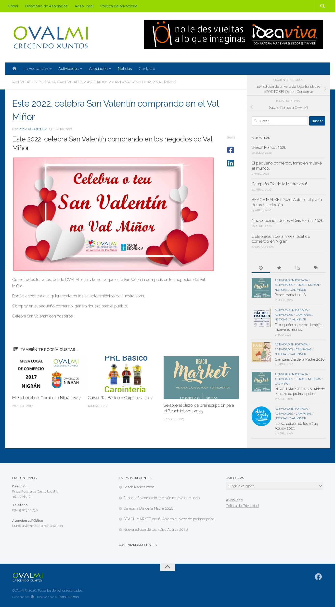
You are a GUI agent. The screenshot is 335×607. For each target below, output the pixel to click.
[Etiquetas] (316, 268)
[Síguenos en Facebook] (318, 576)
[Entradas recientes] (261, 268)
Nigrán (313, 285)
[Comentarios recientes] (297, 268)
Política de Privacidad (242, 506)
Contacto (147, 68)
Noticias (125, 68)
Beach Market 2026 (269, 147)
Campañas (122, 82)
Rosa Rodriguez (33, 129)
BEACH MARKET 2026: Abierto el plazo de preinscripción (169, 519)
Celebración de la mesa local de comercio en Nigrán (281, 239)
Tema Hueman (68, 597)
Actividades (68, 68)
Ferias (300, 285)
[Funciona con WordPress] (32, 597)
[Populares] (279, 268)
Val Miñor (166, 82)
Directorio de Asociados (46, 6)
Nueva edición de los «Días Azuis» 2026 (287, 220)
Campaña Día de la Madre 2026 (280, 184)
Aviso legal (84, 6)
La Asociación (36, 68)
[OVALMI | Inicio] (50, 37)
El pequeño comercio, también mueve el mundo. (161, 498)
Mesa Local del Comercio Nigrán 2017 (46, 397)
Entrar (13, 6)
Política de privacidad (119, 6)
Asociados (98, 68)
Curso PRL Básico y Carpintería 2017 (120, 397)
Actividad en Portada (34, 82)
